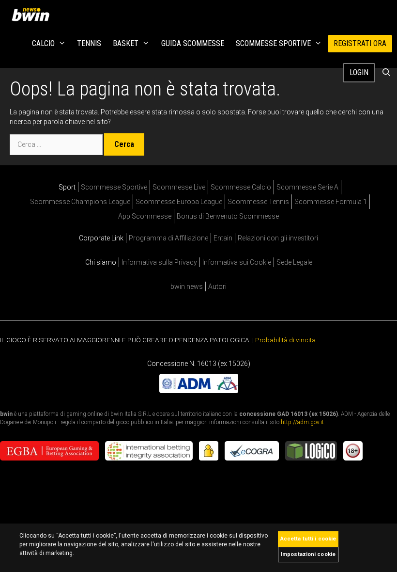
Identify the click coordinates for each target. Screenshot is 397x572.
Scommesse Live (179, 187)
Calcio (43, 43)
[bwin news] (33, 14)
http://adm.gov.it (302, 422)
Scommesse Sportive (273, 43)
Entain (223, 238)
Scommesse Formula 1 (330, 202)
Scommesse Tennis (258, 202)
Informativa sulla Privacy (159, 262)
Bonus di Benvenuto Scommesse (228, 216)
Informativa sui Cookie (236, 262)
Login (359, 72)
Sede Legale (294, 262)
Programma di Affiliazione (168, 238)
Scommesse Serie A (307, 187)
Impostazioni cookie (308, 554)
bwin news (186, 286)
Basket (125, 43)
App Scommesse (144, 216)
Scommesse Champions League (80, 202)
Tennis (89, 43)
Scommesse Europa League (179, 202)
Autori (217, 286)
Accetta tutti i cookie (308, 539)
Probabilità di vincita (285, 340)
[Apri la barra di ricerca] (386, 72)
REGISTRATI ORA (360, 43)
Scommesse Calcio (241, 187)
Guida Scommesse (192, 43)
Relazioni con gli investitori (278, 238)
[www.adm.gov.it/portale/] (198, 391)
